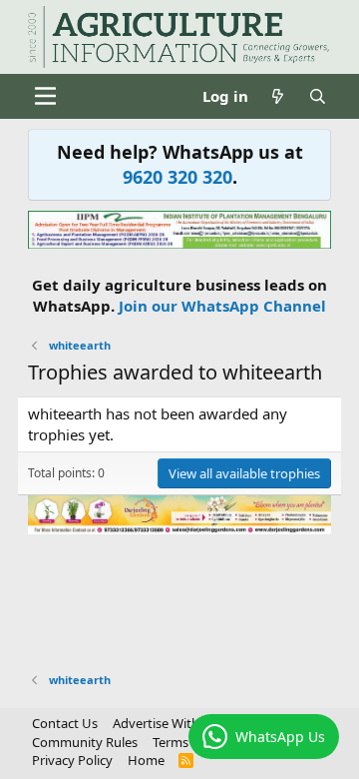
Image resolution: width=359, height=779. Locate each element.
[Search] (317, 96)
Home (146, 760)
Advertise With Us (165, 723)
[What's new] (277, 96)
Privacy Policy (72, 760)
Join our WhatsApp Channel (222, 306)
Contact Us (65, 723)
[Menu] (45, 96)
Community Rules (85, 742)
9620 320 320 (177, 177)
